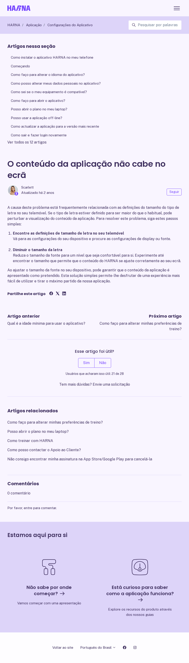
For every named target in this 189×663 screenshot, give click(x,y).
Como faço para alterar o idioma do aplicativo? (48, 75)
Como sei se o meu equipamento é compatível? (49, 92)
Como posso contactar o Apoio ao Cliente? (44, 450)
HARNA (13, 25)
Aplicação (34, 25)
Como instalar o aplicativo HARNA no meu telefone (52, 57)
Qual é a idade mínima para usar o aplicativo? (46, 323)
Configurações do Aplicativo (70, 25)
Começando (20, 66)
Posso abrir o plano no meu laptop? (38, 431)
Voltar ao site (62, 647)
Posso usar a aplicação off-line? (36, 118)
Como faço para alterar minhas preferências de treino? (55, 422)
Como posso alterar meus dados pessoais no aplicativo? (56, 83)
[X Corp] (57, 294)
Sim (86, 363)
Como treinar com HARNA (30, 441)
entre (28, 508)
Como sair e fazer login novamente (39, 135)
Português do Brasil (96, 647)
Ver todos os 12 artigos (27, 142)
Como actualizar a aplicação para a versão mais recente (55, 126)
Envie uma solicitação (111, 384)
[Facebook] (51, 294)
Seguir (174, 192)
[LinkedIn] (64, 294)
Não (102, 363)
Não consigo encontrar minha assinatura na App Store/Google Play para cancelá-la (79, 459)
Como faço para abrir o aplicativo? (38, 101)
